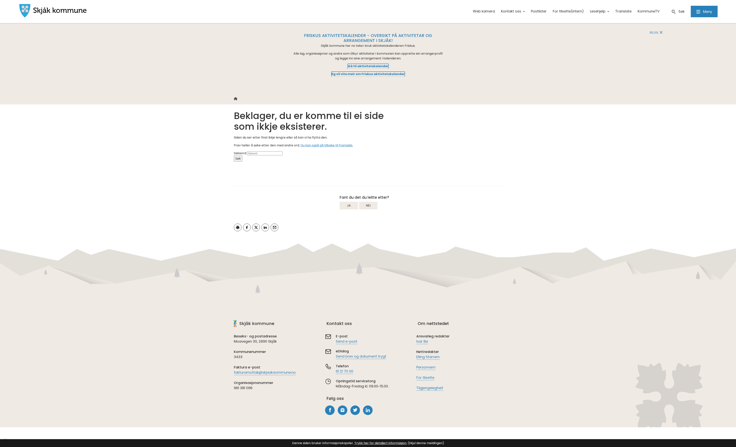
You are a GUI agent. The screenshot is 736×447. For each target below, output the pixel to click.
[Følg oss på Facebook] (330, 410)
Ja (349, 205)
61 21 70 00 (344, 371)
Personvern (425, 367)
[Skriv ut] (238, 227)
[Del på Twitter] (256, 227)
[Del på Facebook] (247, 227)
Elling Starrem (428, 356)
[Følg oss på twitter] (355, 410)
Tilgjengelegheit (429, 387)
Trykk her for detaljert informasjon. (380, 443)
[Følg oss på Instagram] (342, 410)
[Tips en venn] (274, 227)
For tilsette (425, 377)
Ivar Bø (422, 341)
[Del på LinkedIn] (265, 227)
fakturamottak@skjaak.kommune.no (265, 372)
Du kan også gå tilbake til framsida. (327, 145)
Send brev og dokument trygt (361, 356)
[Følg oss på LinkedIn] (368, 410)
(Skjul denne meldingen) (426, 443)
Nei (368, 205)
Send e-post (346, 341)
